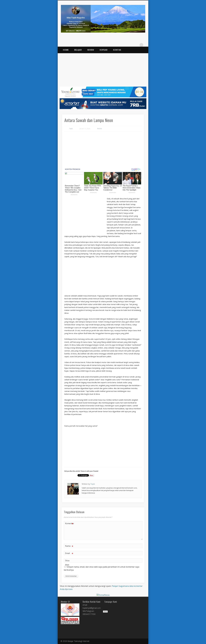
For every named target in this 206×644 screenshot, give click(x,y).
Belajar (78, 50)
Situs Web (67, 562)
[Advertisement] (103, 70)
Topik (71, 129)
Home (66, 50)
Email (69, 553)
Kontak (117, 50)
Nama (69, 546)
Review (90, 50)
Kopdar (103, 50)
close (105, 611)
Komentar (69, 524)
